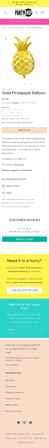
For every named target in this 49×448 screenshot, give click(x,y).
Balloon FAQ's (11, 405)
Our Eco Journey (13, 411)
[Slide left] (19, 84)
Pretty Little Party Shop (21, 434)
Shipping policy (40, 438)
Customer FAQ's (12, 398)
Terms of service (25, 438)
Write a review (24, 239)
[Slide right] (30, 84)
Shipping (15, 103)
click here (19, 164)
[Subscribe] (40, 329)
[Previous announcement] (5, 4)
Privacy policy (10, 438)
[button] (5, 13)
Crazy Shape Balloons (16, 27)
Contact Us (10, 386)
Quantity (5, 107)
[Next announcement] (44, 4)
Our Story (10, 380)
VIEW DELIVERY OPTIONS (24, 290)
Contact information (26, 442)
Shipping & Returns (14, 392)
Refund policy (38, 434)
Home (4, 27)
